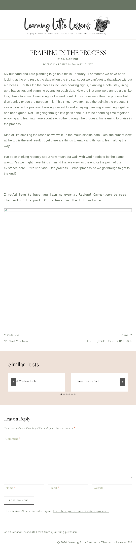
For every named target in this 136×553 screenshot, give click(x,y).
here (58, 200)
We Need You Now (16, 338)
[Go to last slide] (13, 382)
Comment (13, 438)
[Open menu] (68, 4)
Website (98, 488)
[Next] (122, 382)
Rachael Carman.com (95, 194)
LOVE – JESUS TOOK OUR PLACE (108, 338)
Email (54, 488)
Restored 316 (124, 542)
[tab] (61, 394)
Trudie (51, 64)
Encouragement (68, 59)
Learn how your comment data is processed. (81, 511)
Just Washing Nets (25, 381)
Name (10, 488)
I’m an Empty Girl (88, 381)
